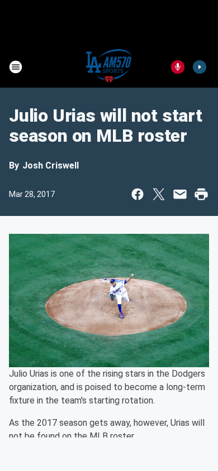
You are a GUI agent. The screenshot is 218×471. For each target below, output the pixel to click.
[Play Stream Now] (199, 67)
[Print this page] (201, 194)
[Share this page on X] (159, 194)
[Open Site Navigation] (15, 67)
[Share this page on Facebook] (137, 194)
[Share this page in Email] (180, 194)
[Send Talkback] (177, 67)
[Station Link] (109, 67)
